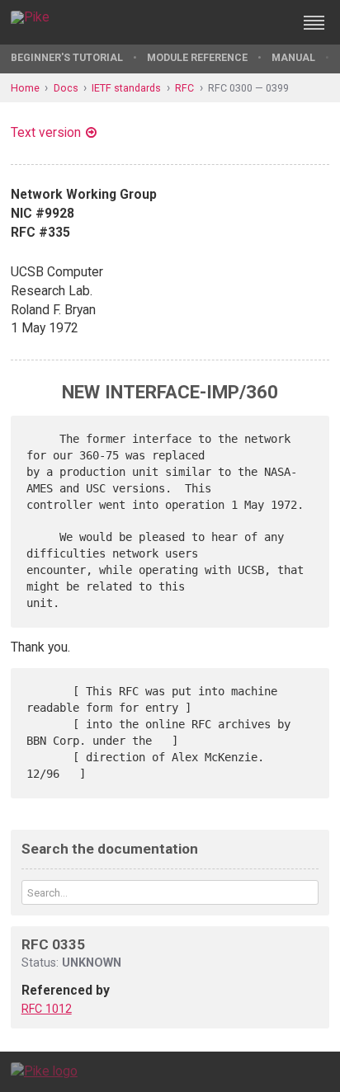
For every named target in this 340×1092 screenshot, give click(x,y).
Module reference (197, 57)
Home (25, 88)
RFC (184, 88)
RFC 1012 (46, 1008)
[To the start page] (44, 1071)
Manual (293, 57)
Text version (46, 132)
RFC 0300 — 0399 (248, 88)
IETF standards (126, 88)
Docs (66, 88)
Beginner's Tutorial (67, 57)
